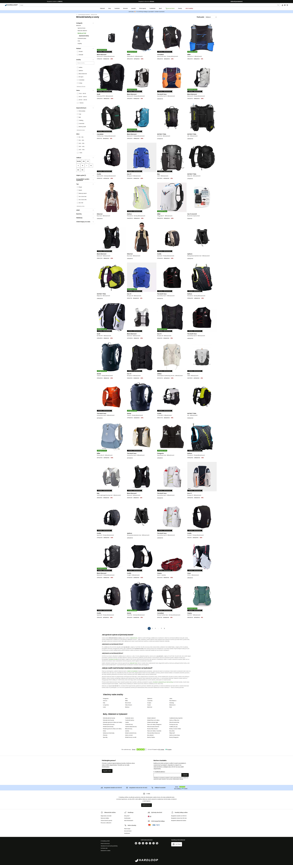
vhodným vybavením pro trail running (163, 709)
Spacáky (105, 764)
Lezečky (127, 758)
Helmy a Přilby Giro (174, 747)
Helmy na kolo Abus (174, 762)
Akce (77, 134)
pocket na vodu (113, 686)
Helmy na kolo (129, 762)
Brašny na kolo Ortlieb (175, 756)
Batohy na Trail (82, 33)
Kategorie (79, 23)
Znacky (180, 8)
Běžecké (125, 8)
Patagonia (105, 726)
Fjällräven (149, 726)
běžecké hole (133, 690)
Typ (77, 184)
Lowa (104, 734)
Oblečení (102, 8)
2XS (84, 161)
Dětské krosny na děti (130, 764)
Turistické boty (129, 752)
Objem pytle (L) (81, 175)
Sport (160, 8)
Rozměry (79, 214)
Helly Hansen (128, 732)
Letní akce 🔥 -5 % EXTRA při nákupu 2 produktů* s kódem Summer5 (146, 11)
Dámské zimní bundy (108, 747)
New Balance (172, 728)
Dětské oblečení (151, 745)
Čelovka (105, 762)
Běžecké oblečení (82, 30)
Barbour (127, 734)
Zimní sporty (142, 8)
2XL (78, 169)
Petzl (170, 734)
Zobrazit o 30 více (81, 86)
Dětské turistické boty (130, 760)
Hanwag (171, 730)
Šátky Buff (172, 760)
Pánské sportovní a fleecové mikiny (112, 756)
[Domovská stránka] (77, 14)
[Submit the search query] (278, 5)
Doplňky (80, 43)
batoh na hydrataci (133, 698)
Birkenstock (172, 732)
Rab (104, 730)
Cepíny (127, 749)
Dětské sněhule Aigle (152, 749)
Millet (126, 728)
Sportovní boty (81, 28)
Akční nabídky (189, 8)
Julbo (170, 726)
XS (88, 161)
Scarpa (149, 730)
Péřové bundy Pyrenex (153, 754)
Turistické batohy (129, 747)
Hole (79, 41)
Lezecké (133, 8)
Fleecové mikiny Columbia (154, 758)
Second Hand (170, 8)
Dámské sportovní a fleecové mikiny (112, 749)
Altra (126, 726)
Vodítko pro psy (173, 754)
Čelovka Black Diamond (153, 760)
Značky (78, 59)
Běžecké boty (128, 756)
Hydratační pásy (82, 38)
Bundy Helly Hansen (152, 756)
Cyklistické (152, 8)
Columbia (149, 728)
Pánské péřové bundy (108, 752)
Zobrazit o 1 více (80, 206)
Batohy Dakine (151, 764)
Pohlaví (78, 48)
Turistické (117, 8)
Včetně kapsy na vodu (83, 221)
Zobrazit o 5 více (81, 130)
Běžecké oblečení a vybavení (84, 14)
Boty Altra (171, 758)
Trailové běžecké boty (131, 754)
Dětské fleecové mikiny (153, 747)
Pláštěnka (79, 217)
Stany (104, 758)
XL (91, 165)
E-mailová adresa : (159, 799)
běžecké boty (133, 665)
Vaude (149, 732)
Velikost (78, 157)
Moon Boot (128, 730)
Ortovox (105, 728)
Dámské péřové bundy (109, 745)
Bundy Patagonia (173, 764)
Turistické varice (129, 745)
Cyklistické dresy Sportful (175, 745)
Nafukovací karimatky (108, 760)
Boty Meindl (150, 762)
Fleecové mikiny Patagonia (154, 752)
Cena (78, 90)
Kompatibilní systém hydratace (82, 180)
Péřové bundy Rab (174, 749)
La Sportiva (106, 732)
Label (78, 210)
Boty (109, 8)
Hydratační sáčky (84, 35)
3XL (82, 169)
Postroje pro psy (173, 752)
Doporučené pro (81, 108)
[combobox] (85, 63)
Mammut (149, 734)
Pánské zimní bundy (108, 754)
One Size (79, 161)
